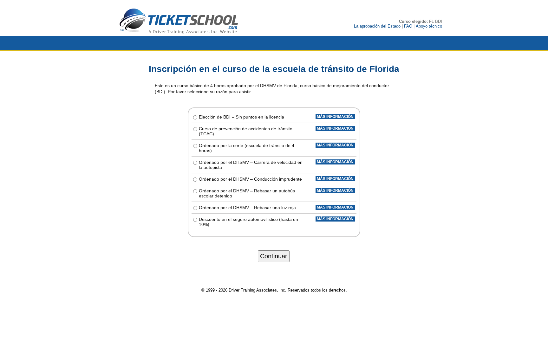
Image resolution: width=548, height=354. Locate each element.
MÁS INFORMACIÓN (335, 116)
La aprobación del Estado (377, 26)
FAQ (408, 26)
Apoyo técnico (429, 26)
